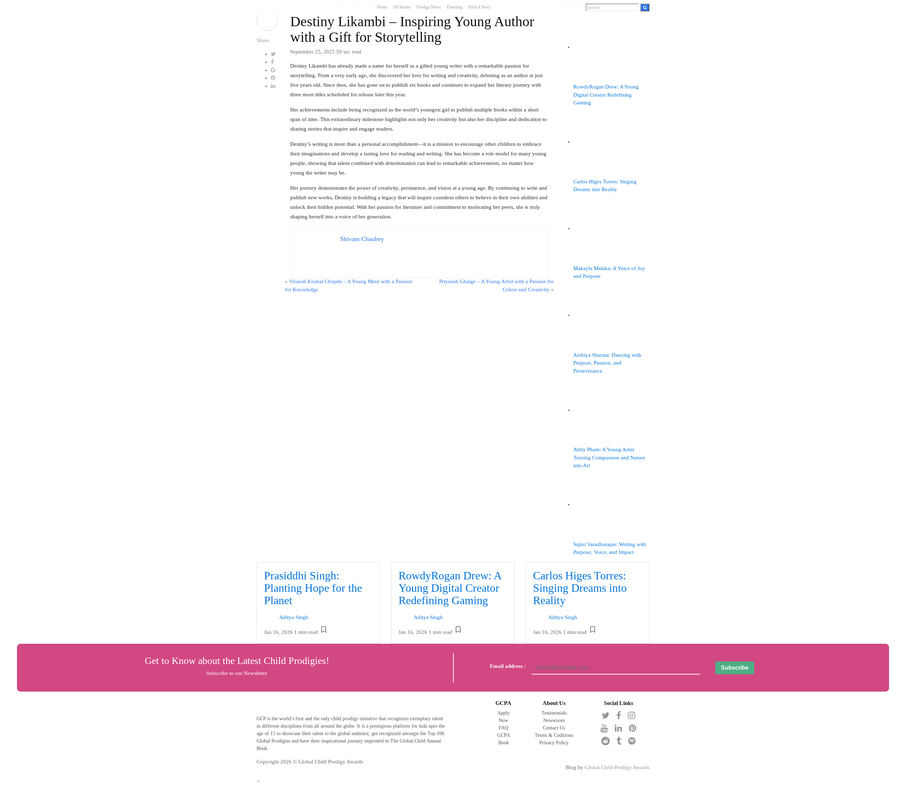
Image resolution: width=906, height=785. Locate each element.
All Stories (402, 7)
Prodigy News (429, 7)
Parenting (455, 7)
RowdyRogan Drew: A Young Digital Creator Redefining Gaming (449, 588)
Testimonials (554, 713)
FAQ (503, 727)
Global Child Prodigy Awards (617, 767)
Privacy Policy (554, 742)
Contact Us (554, 727)
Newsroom (554, 720)
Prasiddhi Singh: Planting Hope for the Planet (313, 588)
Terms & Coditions (554, 735)
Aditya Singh (293, 617)
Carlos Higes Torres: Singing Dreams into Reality (580, 588)
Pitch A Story (479, 7)
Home (382, 7)
